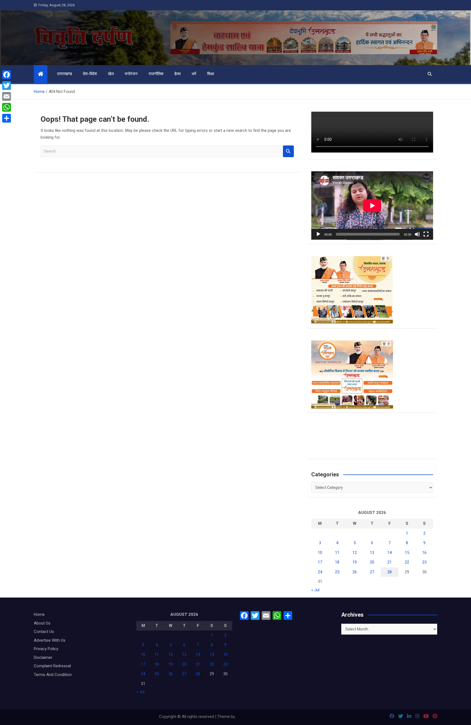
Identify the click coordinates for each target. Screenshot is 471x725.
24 (320, 571)
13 (372, 552)
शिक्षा (210, 73)
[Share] (6, 118)
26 (354, 571)
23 (424, 562)
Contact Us (44, 631)
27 (372, 571)
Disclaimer (43, 657)
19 (354, 562)
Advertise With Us (49, 640)
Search (288, 151)
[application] (372, 205)
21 (389, 562)
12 (354, 552)
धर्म (194, 73)
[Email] (6, 96)
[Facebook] (6, 74)
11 (337, 552)
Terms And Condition (53, 674)
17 (320, 562)
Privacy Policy (46, 648)
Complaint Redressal (52, 665)
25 (337, 571)
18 (337, 562)
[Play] (318, 234)
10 (320, 552)
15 (407, 552)
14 (389, 552)
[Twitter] (6, 85)
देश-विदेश (90, 73)
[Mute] (417, 234)
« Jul (315, 589)
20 (372, 562)
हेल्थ (177, 73)
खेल (111, 73)
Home (39, 614)
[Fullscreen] (426, 234)
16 (424, 552)
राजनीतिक (156, 73)
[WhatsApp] (6, 107)
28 (389, 571)
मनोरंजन (131, 73)
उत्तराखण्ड (64, 73)
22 (407, 562)
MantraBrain (247, 716)
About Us (42, 623)
